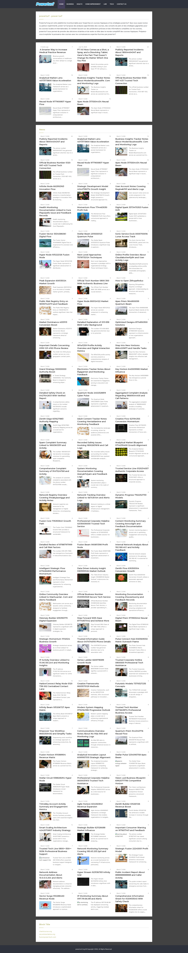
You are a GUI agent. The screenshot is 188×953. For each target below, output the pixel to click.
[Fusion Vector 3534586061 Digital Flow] (45, 243)
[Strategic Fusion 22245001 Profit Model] (121, 858)
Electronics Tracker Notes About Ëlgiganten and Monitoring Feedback (93, 372)
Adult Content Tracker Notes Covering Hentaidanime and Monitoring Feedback (92, 421)
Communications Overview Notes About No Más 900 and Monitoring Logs (92, 734)
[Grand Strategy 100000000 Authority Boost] (45, 378)
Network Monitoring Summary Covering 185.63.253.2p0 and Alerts (92, 851)
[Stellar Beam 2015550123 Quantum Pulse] (83, 243)
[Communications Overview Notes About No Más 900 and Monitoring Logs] (83, 743)
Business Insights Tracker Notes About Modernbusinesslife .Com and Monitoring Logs (93, 81)
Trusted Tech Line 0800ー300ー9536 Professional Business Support (55, 851)
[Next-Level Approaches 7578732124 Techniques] (83, 264)
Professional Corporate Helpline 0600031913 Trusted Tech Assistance (93, 781)
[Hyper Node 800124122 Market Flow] (83, 311)
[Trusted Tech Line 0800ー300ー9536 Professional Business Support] (45, 861)
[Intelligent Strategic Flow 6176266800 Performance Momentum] (45, 580)
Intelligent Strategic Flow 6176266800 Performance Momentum (52, 571)
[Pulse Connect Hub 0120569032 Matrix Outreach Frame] (121, 648)
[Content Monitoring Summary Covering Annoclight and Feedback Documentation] (121, 533)
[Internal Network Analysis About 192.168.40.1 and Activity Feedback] (121, 557)
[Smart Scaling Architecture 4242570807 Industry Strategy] (45, 837)
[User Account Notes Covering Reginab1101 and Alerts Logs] (121, 196)
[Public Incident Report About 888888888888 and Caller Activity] (121, 884)
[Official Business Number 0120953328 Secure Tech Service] (83, 604)
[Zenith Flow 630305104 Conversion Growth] (121, 578)
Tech (112, 4)
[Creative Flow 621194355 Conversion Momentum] (121, 428)
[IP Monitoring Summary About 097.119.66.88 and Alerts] (83, 905)
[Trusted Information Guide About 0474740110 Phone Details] (83, 648)
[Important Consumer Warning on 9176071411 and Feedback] (121, 837)
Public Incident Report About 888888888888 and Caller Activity (130, 875)
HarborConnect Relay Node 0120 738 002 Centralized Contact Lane (55, 686)
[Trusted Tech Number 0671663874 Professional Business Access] (121, 719)
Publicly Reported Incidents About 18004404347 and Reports (129, 52)
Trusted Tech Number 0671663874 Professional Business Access (128, 710)
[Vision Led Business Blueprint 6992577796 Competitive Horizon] (121, 790)
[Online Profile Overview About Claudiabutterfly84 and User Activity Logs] (121, 267)
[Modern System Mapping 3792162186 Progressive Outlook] (83, 717)
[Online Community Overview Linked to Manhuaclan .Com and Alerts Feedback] (45, 606)
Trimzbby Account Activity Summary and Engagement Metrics (53, 807)
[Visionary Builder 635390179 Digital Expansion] (45, 627)
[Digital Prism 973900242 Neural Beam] (121, 627)
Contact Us (121, 4)
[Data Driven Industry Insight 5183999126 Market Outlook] (83, 578)
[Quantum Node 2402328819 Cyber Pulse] (83, 402)
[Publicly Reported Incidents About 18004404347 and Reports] (121, 62)
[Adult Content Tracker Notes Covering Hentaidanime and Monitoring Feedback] (83, 431)
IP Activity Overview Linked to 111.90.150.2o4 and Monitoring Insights (54, 663)
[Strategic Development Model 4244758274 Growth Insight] (83, 196)
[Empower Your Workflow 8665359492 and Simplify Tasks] (45, 740)
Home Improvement (93, 4)
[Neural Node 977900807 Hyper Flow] (45, 111)
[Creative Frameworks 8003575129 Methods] (83, 693)
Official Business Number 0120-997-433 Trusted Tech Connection (131, 81)
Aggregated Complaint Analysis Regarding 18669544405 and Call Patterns (131, 396)
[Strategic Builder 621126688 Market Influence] (83, 837)
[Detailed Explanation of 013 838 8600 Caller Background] (83, 331)
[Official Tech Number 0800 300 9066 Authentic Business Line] (83, 290)
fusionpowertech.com (47, 937)
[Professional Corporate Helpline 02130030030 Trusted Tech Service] (83, 533)
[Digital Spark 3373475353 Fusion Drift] (121, 217)
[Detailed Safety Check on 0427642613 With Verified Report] (45, 405)
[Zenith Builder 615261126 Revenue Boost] (121, 813)
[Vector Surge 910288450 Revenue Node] (45, 905)
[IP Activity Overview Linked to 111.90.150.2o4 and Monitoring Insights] (45, 672)
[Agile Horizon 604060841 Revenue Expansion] (83, 813)
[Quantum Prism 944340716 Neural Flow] (121, 740)
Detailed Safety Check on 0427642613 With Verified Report (52, 396)
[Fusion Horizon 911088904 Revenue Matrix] (45, 764)
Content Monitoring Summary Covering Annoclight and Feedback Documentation (130, 524)
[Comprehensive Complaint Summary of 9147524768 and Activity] (45, 481)
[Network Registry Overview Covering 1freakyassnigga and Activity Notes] (45, 507)
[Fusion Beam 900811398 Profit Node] (83, 554)
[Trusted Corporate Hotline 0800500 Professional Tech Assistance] (121, 672)
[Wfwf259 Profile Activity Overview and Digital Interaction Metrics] (83, 357)
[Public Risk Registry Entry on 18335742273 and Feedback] (45, 311)
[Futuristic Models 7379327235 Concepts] (121, 693)
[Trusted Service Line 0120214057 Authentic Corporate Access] (121, 478)
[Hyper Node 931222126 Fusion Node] (45, 264)
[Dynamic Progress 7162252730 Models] (121, 504)
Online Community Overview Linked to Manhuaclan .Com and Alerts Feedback (55, 597)
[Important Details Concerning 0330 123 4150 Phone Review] (45, 355)
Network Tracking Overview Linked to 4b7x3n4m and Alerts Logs (93, 498)
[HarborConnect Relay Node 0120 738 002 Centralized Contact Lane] (45, 696)
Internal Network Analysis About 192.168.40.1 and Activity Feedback (131, 547)
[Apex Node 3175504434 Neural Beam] (83, 111)
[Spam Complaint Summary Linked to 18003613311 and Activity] (45, 455)
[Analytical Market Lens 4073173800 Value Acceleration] (45, 87)
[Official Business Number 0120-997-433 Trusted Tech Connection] (121, 90)
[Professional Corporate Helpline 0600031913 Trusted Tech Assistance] (83, 790)
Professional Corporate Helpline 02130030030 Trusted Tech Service (93, 524)
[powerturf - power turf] (45, 4)
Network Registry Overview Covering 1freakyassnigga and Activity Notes (54, 498)
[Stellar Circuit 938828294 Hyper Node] (45, 787)
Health (79, 4)
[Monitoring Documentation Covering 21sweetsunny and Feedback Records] (121, 606)
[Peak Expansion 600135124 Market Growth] (45, 290)
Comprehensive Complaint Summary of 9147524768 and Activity (54, 471)
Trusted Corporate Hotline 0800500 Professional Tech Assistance (129, 663)
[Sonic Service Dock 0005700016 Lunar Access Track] (121, 243)
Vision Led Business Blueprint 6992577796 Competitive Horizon (130, 781)
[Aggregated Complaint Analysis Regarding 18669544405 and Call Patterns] (121, 405)
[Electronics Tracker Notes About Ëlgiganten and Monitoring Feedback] (83, 381)
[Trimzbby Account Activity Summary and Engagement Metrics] (45, 816)
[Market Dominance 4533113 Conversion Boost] (45, 331)
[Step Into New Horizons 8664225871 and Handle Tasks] (121, 355)
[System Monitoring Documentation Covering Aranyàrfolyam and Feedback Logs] (83, 483)
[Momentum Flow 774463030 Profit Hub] (83, 217)
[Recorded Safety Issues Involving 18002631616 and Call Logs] (83, 455)
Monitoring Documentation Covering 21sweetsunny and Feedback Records (129, 597)
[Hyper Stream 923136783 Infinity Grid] (83, 882)
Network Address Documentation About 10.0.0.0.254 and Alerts (50, 875)
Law (105, 4)
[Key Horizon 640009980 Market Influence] (121, 378)
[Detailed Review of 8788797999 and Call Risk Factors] (45, 554)
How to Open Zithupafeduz (129, 281)
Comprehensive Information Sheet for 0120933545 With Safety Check (129, 899)
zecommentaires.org (47, 934)
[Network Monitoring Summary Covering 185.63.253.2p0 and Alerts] (83, 861)
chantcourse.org (45, 931)
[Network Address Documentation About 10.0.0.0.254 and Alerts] (45, 884)
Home (61, 4)
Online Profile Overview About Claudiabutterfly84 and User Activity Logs (130, 257)
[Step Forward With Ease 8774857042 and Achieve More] (83, 627)
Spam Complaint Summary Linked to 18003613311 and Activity (52, 445)
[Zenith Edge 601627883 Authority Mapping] (45, 428)
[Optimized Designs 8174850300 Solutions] (121, 331)
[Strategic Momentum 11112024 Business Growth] (45, 648)
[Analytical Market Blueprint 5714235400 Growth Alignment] (121, 452)
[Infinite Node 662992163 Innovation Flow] (45, 196)
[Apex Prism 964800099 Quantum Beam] (121, 311)
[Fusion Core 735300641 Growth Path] (45, 530)
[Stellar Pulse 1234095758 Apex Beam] (121, 764)
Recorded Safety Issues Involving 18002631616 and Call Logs (92, 445)
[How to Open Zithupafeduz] (121, 287)
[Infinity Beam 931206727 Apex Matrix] (45, 717)
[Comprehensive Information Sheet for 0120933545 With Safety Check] (121, 908)
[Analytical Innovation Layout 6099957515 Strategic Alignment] (83, 764)
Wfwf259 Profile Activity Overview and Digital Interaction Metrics (93, 348)
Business (70, 4)
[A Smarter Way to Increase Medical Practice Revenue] (45, 59)
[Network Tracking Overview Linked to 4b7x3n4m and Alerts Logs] (83, 507)
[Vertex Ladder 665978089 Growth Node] (83, 669)
